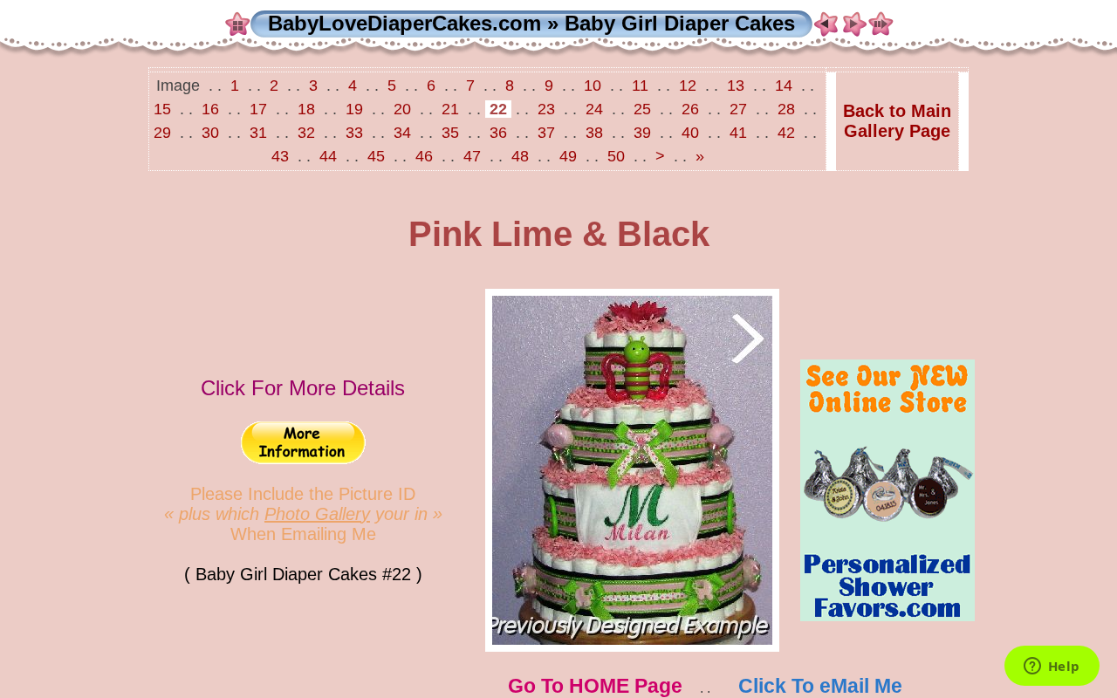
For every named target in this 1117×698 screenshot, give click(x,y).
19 (354, 109)
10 (592, 85)
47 (472, 156)
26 (690, 109)
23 (546, 109)
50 (616, 156)
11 (640, 85)
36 (498, 132)
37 (546, 132)
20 (402, 109)
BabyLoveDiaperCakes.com (404, 23)
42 (786, 132)
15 (164, 109)
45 (376, 156)
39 (642, 132)
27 (738, 109)
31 (258, 132)
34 (402, 132)
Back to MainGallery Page (897, 120)
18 (306, 109)
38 (594, 132)
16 (210, 109)
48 (520, 156)
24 (594, 109)
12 (688, 85)
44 (328, 156)
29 (164, 132)
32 (306, 132)
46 (424, 156)
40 (690, 132)
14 (784, 85)
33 (354, 132)
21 (450, 109)
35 (450, 132)
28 (786, 109)
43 (282, 156)
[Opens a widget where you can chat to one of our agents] (1052, 667)
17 (258, 109)
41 (738, 132)
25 (642, 109)
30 (210, 132)
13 (736, 85)
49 (568, 156)
